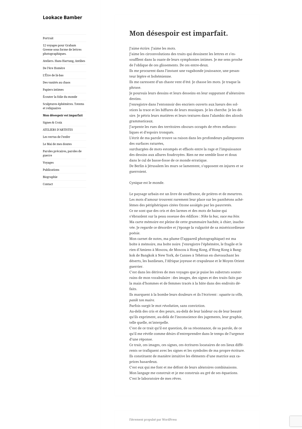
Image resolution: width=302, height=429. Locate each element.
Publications (51, 170)
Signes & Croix (52, 122)
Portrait (48, 38)
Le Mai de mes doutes (57, 144)
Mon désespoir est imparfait (63, 115)
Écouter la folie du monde (60, 97)
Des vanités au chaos (56, 82)
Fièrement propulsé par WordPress (153, 419)
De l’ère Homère (54, 68)
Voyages (48, 162)
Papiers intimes (53, 90)
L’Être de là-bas (53, 75)
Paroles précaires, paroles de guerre (62, 153)
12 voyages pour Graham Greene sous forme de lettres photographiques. (62, 49)
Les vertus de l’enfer (56, 137)
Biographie (50, 177)
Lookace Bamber (62, 17)
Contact (48, 184)
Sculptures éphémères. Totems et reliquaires (63, 106)
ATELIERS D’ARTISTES (58, 130)
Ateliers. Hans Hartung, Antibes (64, 61)
